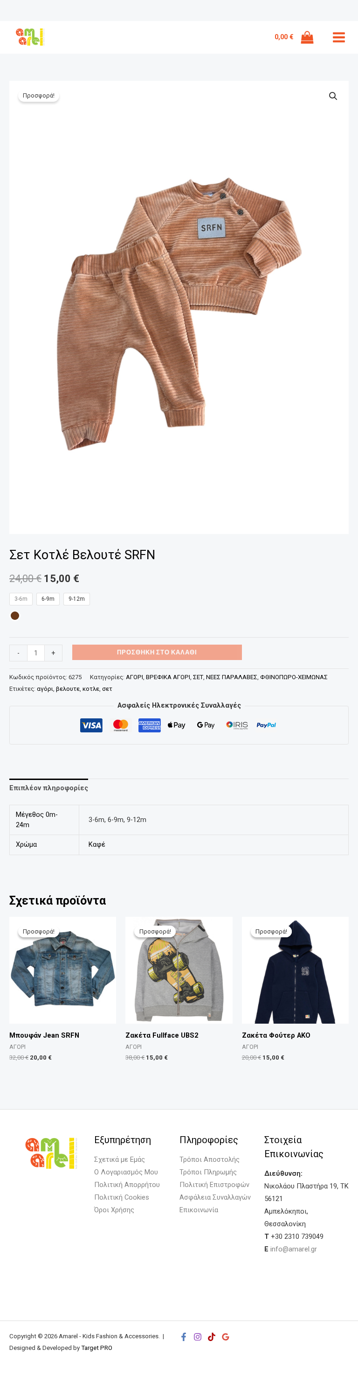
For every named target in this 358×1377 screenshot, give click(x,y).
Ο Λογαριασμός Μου (126, 1172)
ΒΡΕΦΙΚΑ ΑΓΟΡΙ (168, 677)
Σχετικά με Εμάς (119, 1159)
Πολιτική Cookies (121, 1197)
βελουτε (68, 688)
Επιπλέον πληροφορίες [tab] (48, 788)
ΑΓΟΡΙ (134, 677)
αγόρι (45, 688)
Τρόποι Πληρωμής (208, 1172)
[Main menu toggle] (339, 37)
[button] (333, 96)
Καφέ (97, 844)
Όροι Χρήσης (114, 1210)
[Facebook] (183, 1337)
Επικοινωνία (198, 1210)
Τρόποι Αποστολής (209, 1159)
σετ (107, 688)
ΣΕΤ (198, 677)
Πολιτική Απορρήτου (127, 1184)
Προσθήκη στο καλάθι (157, 652)
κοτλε (91, 688)
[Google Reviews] (225, 1337)
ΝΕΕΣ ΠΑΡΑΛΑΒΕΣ (231, 677)
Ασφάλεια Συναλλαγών (215, 1197)
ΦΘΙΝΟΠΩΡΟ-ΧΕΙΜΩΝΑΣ (294, 677)
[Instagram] (197, 1337)
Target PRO (96, 1347)
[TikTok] (211, 1337)
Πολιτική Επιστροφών (214, 1184)
